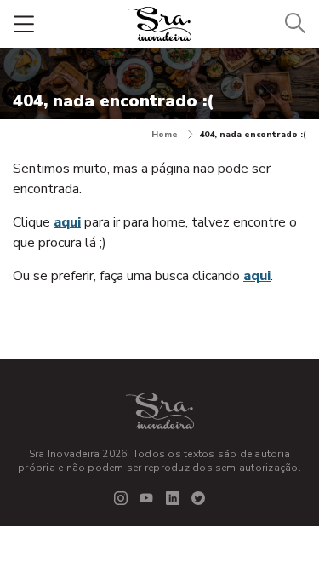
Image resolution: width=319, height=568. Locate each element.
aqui (67, 222)
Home (164, 135)
